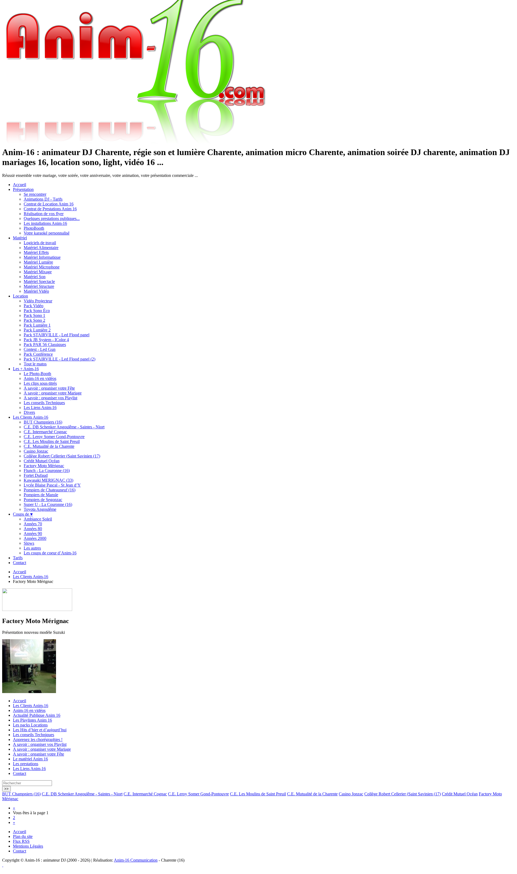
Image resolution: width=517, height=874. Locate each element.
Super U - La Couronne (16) (48, 504)
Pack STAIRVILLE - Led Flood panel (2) (59, 359)
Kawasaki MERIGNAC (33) (48, 480)
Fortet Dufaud (36, 475)
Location (20, 296)
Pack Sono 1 (34, 315)
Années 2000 (35, 538)
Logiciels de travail (40, 242)
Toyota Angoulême (40, 509)
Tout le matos (35, 364)
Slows (29, 543)
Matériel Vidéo (36, 291)
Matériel (20, 238)
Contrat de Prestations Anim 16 (50, 209)
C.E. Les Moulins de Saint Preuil (52, 441)
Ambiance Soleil (38, 519)
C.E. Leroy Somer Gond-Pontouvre (54, 436)
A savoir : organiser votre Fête (49, 388)
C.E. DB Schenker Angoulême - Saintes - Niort (64, 427)
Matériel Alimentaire (41, 247)
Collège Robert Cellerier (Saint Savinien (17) (62, 456)
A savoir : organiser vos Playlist (50, 398)
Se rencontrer (35, 194)
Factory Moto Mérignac (44, 465)
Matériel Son (35, 276)
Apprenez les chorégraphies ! (37, 739)
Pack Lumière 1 (37, 325)
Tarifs (18, 557)
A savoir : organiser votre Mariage (53, 393)
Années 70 (33, 524)
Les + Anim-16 (26, 368)
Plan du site (23, 836)
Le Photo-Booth (37, 373)
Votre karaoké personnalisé (46, 233)
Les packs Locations (30, 725)
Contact (19, 562)
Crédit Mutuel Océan (42, 461)
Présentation (23, 189)
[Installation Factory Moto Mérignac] (29, 691)
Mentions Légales (28, 846)
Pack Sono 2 (34, 320)
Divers (29, 412)
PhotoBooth (34, 228)
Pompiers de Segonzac (43, 499)
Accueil (19, 184)
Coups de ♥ (23, 514)
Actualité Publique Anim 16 (36, 715)
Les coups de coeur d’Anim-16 (50, 553)
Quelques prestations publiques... (52, 218)
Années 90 (33, 533)
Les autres (32, 548)
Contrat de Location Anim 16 (49, 204)
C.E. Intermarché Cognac (45, 431)
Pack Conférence (38, 354)
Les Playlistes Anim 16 (32, 720)
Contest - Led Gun (39, 349)
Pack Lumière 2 (37, 330)
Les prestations (25, 763)
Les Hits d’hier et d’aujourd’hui (40, 730)
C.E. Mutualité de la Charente (49, 446)
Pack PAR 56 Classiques (45, 344)
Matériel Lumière (38, 262)
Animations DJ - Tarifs (43, 199)
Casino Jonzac (36, 451)
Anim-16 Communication (136, 860)
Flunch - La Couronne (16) (47, 470)
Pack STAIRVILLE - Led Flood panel (56, 335)
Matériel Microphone (42, 267)
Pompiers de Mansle (41, 494)
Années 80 (33, 528)
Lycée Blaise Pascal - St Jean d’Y (52, 485)
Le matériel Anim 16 (30, 759)
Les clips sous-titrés (40, 383)
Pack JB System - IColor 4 (46, 339)
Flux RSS (21, 841)
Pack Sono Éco (37, 310)
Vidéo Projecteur (38, 301)
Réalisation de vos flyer (44, 213)
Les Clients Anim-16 (30, 417)
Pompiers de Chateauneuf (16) (49, 490)
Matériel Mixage (38, 272)
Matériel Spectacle (39, 281)
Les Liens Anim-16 (40, 407)
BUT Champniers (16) (43, 422)
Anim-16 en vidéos (40, 378)
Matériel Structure (39, 286)
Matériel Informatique (42, 257)
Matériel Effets (36, 252)
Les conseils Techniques (44, 402)
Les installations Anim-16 (45, 223)
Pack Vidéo (33, 305)
